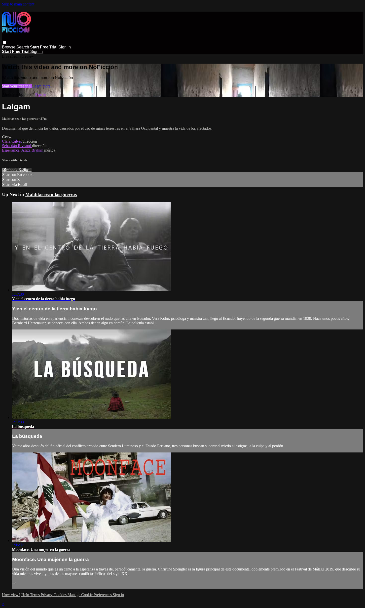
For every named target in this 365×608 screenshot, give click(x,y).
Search (23, 47)
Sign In (36, 51)
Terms (35, 595)
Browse (9, 47)
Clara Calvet (12, 141)
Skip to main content (18, 4)
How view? (11, 595)
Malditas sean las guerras (20, 119)
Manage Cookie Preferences (90, 595)
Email (27, 170)
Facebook (10, 170)
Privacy (47, 595)
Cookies (61, 595)
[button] (4, 42)
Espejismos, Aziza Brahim (23, 150)
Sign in (64, 47)
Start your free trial (17, 86)
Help (25, 595)
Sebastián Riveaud (17, 146)
